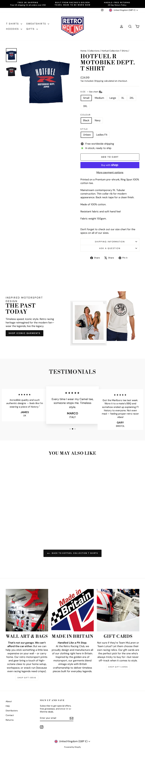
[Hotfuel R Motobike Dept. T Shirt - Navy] (23, 525)
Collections (94, 50)
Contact (10, 715)
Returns (10, 720)
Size (89, 91)
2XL (132, 98)
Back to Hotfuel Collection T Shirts (74, 553)
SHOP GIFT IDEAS (27, 678)
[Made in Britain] (72, 610)
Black (86, 120)
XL (122, 98)
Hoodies (13, 28)
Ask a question (109, 248)
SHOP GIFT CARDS (118, 667)
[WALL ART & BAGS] (27, 610)
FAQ (8, 706)
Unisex (87, 134)
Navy (98, 120)
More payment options (109, 172)
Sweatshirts (36, 23)
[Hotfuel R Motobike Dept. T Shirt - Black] (19, 525)
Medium (99, 98)
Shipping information (110, 241)
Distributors (12, 710)
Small (86, 98)
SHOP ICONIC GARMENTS (24, 333)
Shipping (98, 81)
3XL (85, 106)
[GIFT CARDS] (118, 610)
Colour (85, 114)
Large (112, 98)
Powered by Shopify (72, 747)
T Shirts (13, 23)
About (9, 701)
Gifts (31, 28)
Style (84, 129)
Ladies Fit (101, 134)
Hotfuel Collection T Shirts (115, 50)
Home (83, 50)
